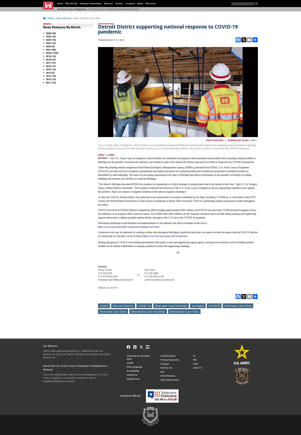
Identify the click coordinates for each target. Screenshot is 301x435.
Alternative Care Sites (184, 311)
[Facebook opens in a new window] (128, 347)
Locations (130, 3)
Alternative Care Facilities (148, 311)
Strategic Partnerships (91, 3)
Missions (108, 3)
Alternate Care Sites (113, 311)
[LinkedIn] (135, 347)
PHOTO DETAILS (215, 140)
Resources (151, 3)
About (60, 3)
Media (140, 3)
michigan (198, 306)
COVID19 (214, 306)
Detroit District (123, 306)
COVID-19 (144, 306)
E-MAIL (111, 154)
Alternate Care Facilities (171, 306)
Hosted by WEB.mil (130, 395)
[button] (256, 3)
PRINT (101, 154)
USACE (104, 306)
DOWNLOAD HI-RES (238, 140)
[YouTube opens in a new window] (147, 347)
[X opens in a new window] (141, 347)
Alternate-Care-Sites (238, 306)
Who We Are (71, 3)
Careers (119, 3)
